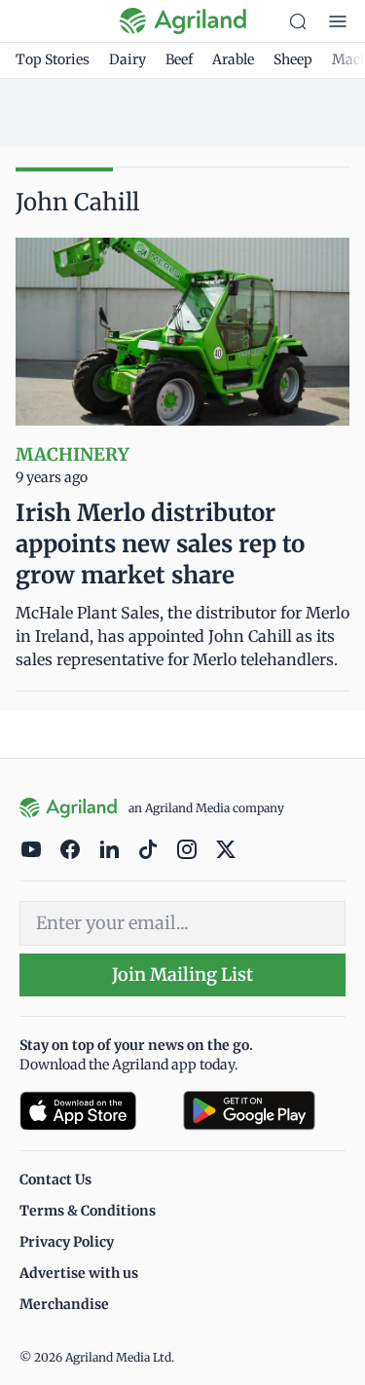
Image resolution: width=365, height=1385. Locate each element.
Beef (179, 59)
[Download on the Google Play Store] (265, 1111)
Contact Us (55, 1179)
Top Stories (53, 59)
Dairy (127, 59)
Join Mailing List (182, 974)
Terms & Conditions (87, 1210)
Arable (233, 59)
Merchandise (64, 1304)
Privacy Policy (66, 1242)
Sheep (293, 59)
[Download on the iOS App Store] (93, 1111)
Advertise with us (78, 1273)
